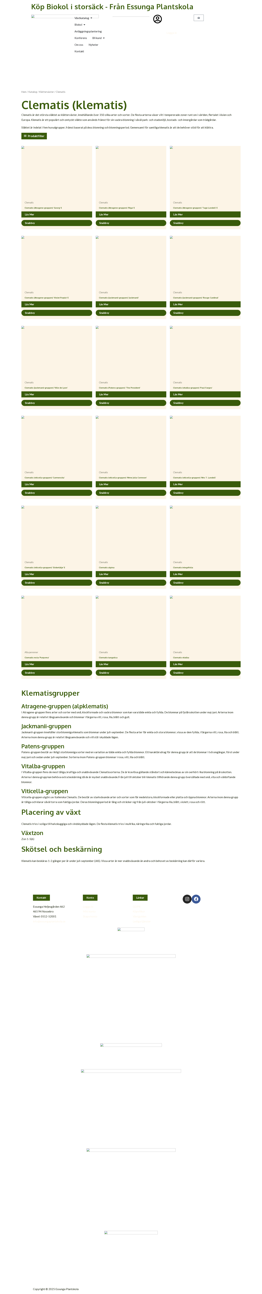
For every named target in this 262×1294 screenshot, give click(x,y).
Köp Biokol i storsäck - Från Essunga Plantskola (112, 6)
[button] (41, 898)
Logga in (171, 32)
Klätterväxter (46, 91)
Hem (23, 91)
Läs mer (29, 214)
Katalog (32, 91)
